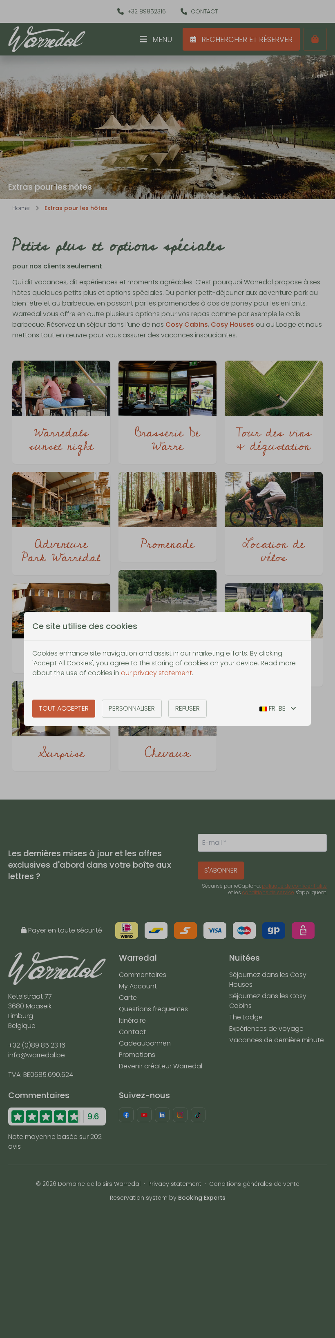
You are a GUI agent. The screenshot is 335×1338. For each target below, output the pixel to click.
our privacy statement (156, 673)
